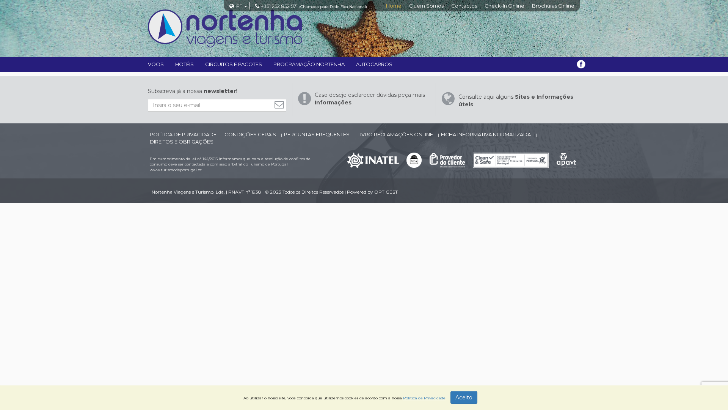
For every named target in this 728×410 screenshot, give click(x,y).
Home (394, 6)
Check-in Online (504, 6)
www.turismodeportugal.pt (176, 169)
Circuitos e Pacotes (233, 64)
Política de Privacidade (184, 134)
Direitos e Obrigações (182, 142)
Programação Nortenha (309, 64)
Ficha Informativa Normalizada (486, 134)
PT (239, 6)
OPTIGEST (386, 192)
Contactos (464, 6)
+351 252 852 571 (279, 6)
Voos (156, 64)
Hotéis (184, 64)
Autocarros (374, 64)
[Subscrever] (281, 104)
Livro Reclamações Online (396, 134)
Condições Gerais (250, 134)
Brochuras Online (553, 6)
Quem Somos (426, 6)
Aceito (463, 397)
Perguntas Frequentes (317, 134)
